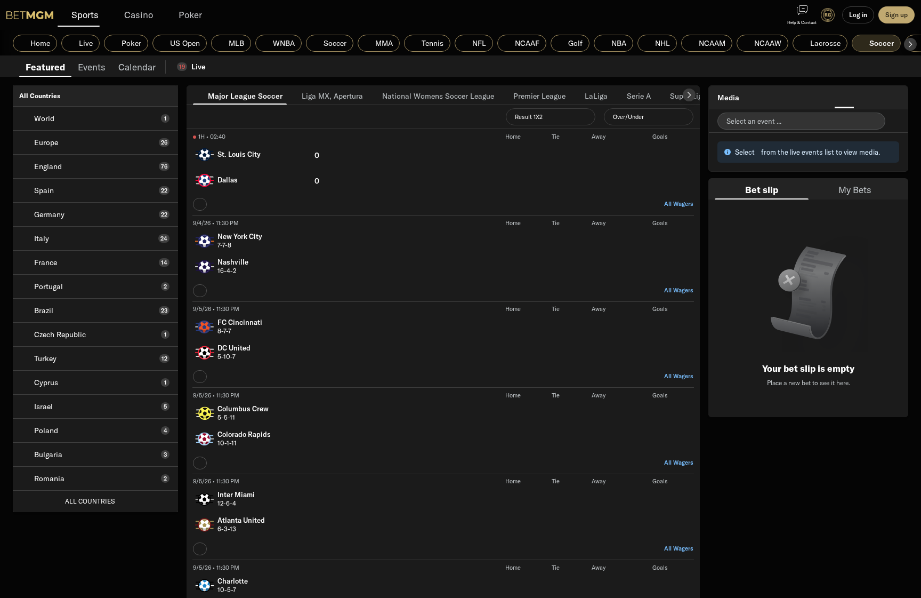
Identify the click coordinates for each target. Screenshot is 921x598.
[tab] (45, 66)
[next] (689, 95)
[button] (910, 44)
